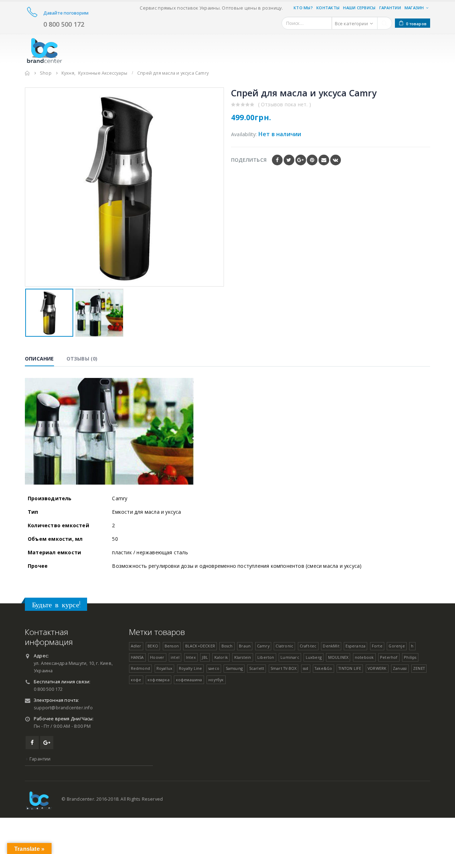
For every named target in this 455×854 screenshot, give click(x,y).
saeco (213, 668)
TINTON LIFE (349, 668)
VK (335, 160)
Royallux (164, 668)
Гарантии (390, 7)
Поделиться (249, 159)
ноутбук (216, 679)
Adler (136, 645)
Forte (377, 645)
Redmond (140, 668)
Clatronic (284, 645)
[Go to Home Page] (27, 73)
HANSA (137, 657)
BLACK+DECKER (200, 645)
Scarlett (256, 668)
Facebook (277, 160)
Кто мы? (303, 7)
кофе (136, 679)
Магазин (414, 7)
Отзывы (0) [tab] (82, 358)
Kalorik (221, 657)
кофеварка (159, 679)
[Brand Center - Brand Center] (44, 49)
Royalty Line (190, 668)
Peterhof (389, 657)
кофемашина (189, 679)
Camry (263, 645)
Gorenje (397, 645)
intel (175, 657)
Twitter (289, 160)
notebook (364, 657)
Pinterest (312, 160)
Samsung (234, 668)
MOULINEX (338, 657)
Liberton (265, 657)
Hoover (157, 657)
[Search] (385, 23)
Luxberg (314, 657)
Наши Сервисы (359, 7)
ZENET (419, 668)
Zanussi (400, 668)
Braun (245, 645)
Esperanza (355, 645)
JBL (205, 657)
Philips (410, 657)
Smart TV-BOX (283, 668)
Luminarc (289, 657)
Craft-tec (308, 645)
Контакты (327, 7)
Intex (191, 657)
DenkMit (331, 645)
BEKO (153, 645)
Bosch (227, 645)
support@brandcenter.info (63, 708)
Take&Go (323, 668)
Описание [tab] (39, 358)
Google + (300, 160)
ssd (306, 668)
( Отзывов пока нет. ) (284, 104)
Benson (172, 645)
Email (323, 160)
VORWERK (377, 668)
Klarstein (242, 657)
